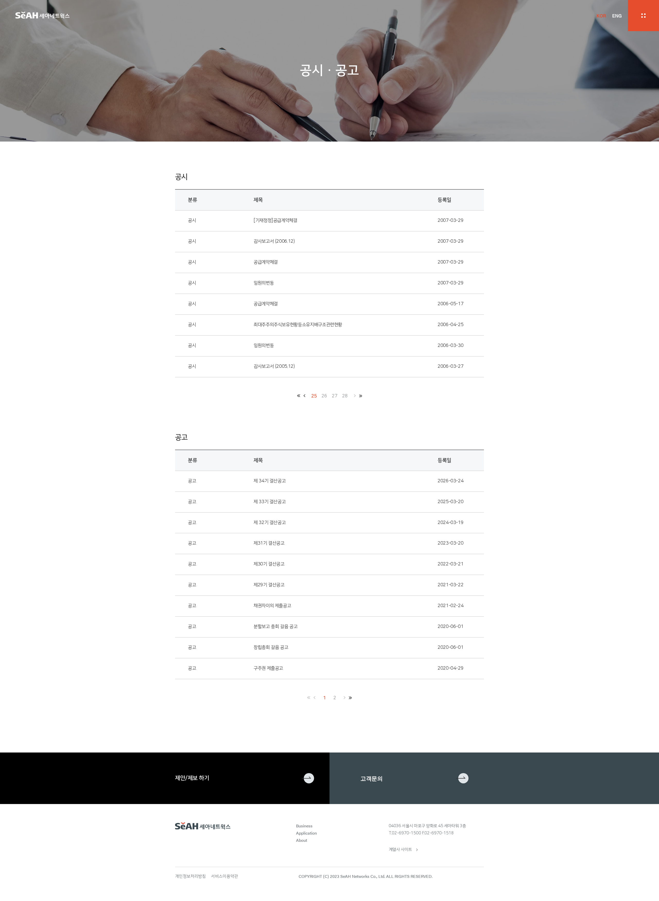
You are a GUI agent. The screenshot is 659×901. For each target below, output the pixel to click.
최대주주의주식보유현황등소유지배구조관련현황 (298, 324)
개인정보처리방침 (190, 876)
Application (306, 833)
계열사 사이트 (400, 849)
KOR (601, 15)
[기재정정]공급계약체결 (275, 220)
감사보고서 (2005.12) (274, 366)
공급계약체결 (266, 262)
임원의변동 (264, 283)
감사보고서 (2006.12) (274, 241)
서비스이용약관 (224, 876)
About (301, 840)
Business (304, 826)
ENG (617, 15)
